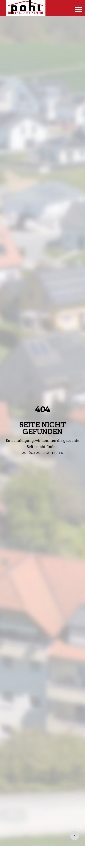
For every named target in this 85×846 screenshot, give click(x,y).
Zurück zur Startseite (42, 452)
